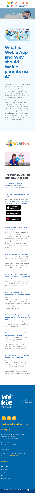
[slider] (5, 165)
